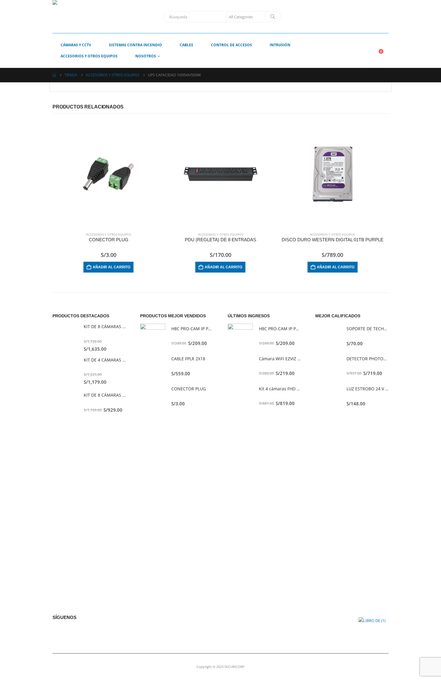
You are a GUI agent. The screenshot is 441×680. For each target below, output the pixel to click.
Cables (186, 44)
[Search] (272, 17)
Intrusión (280, 44)
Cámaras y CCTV (76, 44)
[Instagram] (382, 17)
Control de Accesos (231, 44)
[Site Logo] (85, 16)
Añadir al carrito (111, 267)
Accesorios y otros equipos (89, 56)
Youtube (71, 631)
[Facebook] (360, 17)
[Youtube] (371, 17)
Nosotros (145, 56)
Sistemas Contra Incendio (135, 44)
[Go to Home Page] (54, 75)
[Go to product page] (108, 174)
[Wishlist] (383, 46)
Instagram (85, 631)
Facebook (58, 631)
